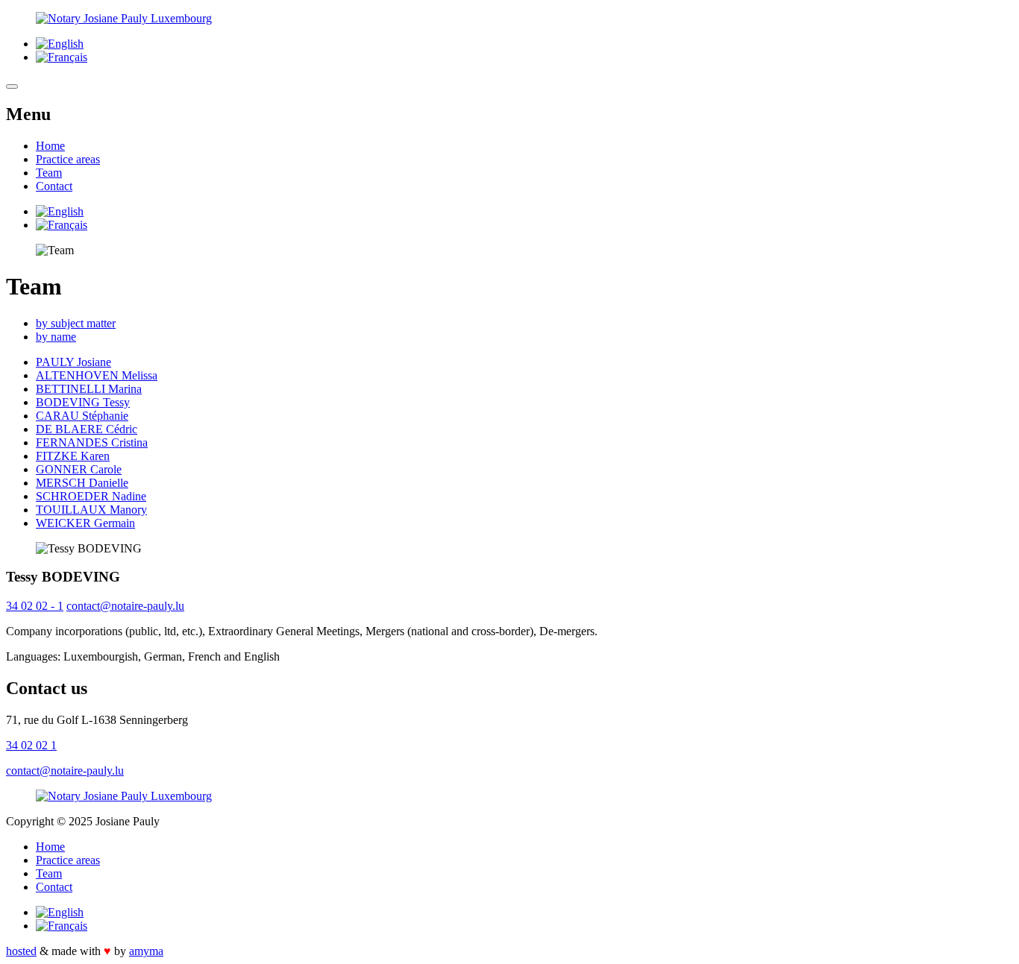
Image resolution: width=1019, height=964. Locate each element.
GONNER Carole (79, 469)
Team (49, 172)
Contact (54, 186)
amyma (146, 951)
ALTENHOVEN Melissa (96, 375)
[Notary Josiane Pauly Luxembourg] (509, 18)
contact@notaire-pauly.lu (125, 605)
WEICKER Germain (85, 523)
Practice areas (68, 159)
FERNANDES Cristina (92, 442)
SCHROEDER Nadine (91, 496)
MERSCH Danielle (82, 482)
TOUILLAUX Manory (91, 509)
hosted (21, 951)
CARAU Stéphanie (82, 415)
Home (50, 145)
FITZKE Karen (73, 456)
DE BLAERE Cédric (86, 429)
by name (56, 336)
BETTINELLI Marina (89, 388)
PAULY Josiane (73, 362)
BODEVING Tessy (83, 402)
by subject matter (76, 323)
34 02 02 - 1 (34, 605)
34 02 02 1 (31, 745)
